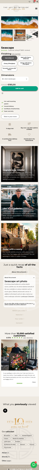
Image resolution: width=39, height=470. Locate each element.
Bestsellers (7, 435)
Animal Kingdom (27, 435)
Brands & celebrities (18, 438)
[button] (36, 8)
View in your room (10, 116)
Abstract (22, 444)
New (16, 435)
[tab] (19, 272)
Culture (6, 438)
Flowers (32, 444)
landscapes (30, 15)
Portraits (17, 441)
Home (24, 15)
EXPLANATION (16, 54)
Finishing (10, 54)
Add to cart (19, 88)
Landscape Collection (27, 296)
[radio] (9, 58)
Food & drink (7, 447)
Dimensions (7, 75)
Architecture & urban (9, 444)
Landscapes (7, 441)
